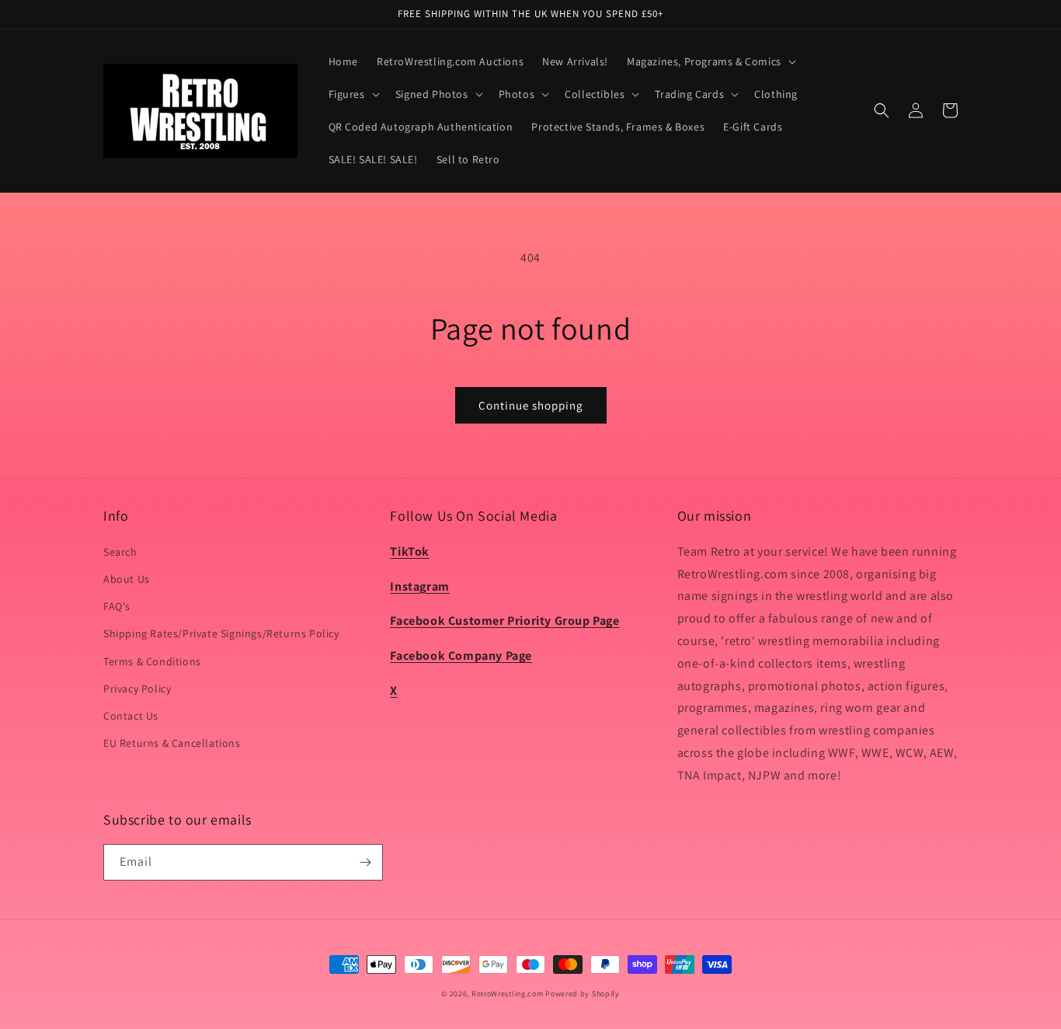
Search (120, 552)
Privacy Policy (137, 689)
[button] (709, 61)
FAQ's (116, 606)
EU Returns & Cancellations (172, 743)
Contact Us (130, 716)
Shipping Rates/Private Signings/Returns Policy (221, 633)
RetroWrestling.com (507, 994)
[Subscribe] (365, 862)
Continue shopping (530, 405)
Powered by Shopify (582, 994)
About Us (126, 579)
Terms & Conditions (152, 661)
